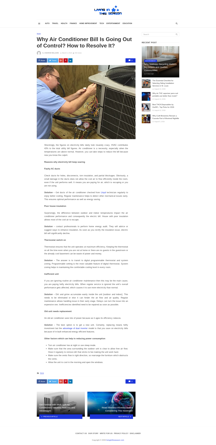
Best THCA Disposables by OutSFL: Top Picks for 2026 (163, 106)
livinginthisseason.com (115, 440)
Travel (55, 23)
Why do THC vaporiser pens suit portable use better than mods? (165, 94)
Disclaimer (135, 433)
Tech (102, 23)
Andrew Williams (51, 53)
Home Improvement (88, 23)
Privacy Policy (121, 433)
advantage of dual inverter (75, 328)
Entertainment (113, 23)
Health (64, 23)
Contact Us (81, 433)
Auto (47, 23)
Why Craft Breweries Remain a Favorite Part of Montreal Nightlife (165, 117)
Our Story (93, 433)
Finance (73, 23)
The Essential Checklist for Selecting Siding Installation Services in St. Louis (163, 83)
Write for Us (106, 433)
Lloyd (103, 192)
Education (127, 23)
